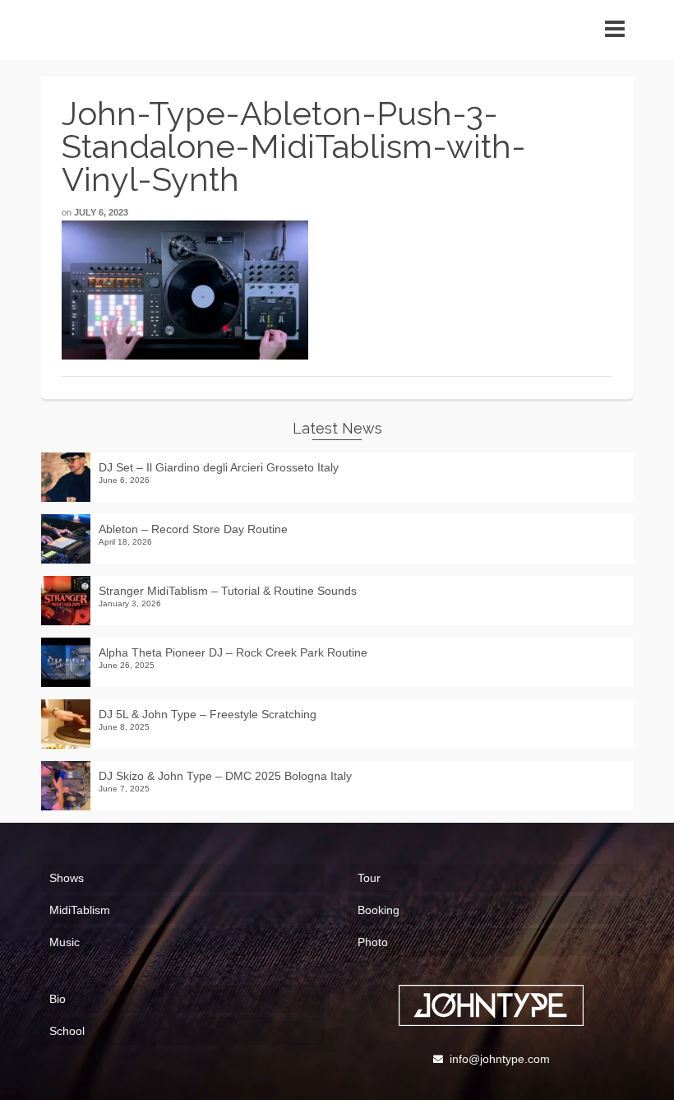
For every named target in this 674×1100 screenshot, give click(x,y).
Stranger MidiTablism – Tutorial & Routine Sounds (228, 590)
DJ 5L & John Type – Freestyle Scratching (207, 714)
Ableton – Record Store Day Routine (193, 529)
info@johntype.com (500, 1058)
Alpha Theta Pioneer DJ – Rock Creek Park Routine (233, 652)
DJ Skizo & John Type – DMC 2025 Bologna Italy (225, 775)
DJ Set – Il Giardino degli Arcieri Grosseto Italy (219, 467)
